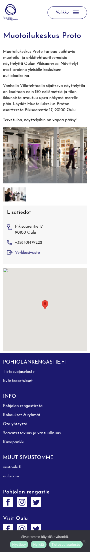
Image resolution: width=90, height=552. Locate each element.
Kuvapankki (13, 442)
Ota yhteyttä (15, 424)
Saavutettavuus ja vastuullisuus (32, 433)
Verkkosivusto (27, 253)
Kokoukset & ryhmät (21, 415)
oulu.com (11, 476)
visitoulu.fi (12, 467)
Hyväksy (19, 544)
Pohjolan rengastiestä (22, 406)
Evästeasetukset (18, 381)
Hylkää (38, 544)
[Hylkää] (83, 541)
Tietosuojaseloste (18, 372)
